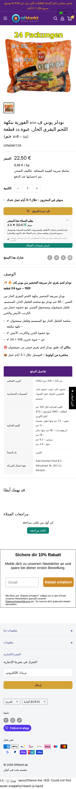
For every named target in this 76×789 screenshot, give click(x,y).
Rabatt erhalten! (58, 582)
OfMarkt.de (13, 145)
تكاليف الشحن (23, 171)
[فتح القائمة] (5, 18)
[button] (65, 13)
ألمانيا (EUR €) (32, 701)
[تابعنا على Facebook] (6, 720)
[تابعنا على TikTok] (19, 720)
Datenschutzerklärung (18, 601)
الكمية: (8, 188)
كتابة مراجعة (38, 530)
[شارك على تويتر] (63, 258)
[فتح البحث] (55, 18)
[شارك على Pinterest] (56, 258)
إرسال (38, 684)
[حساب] (62, 18)
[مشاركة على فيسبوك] (49, 258)
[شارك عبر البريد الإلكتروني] (70, 258)
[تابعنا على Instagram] (12, 720)
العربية (8, 701)
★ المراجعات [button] (72, 398)
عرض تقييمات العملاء (38, 245)
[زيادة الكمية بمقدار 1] (36, 188)
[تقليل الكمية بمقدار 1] (18, 188)
